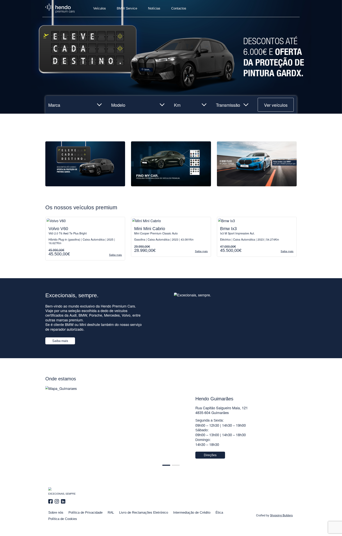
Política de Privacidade (85, 512)
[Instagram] (57, 501)
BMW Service (127, 8)
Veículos (99, 8)
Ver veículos (276, 105)
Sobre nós (55, 512)
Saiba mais (60, 341)
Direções (210, 455)
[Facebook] (51, 501)
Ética (219, 512)
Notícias (154, 8)
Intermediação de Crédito (191, 512)
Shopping (281, 515)
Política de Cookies (62, 519)
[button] (166, 465)
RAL (111, 512)
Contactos (178, 8)
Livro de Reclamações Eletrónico (143, 512)
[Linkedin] (63, 501)
